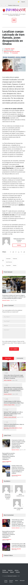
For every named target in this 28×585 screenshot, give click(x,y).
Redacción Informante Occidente (12, 51)
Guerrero (6, 394)
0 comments (15, 53)
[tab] (8, 359)
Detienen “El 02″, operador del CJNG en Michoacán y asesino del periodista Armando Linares (13, 414)
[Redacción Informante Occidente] (6, 241)
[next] (24, 291)
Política (13, 404)
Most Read (8, 358)
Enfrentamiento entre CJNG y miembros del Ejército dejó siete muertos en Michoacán (19, 545)
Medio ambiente (15, 427)
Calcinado (8, 258)
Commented (20, 358)
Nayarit (9, 404)
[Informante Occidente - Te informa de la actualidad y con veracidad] (14, 10)
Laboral (3, 461)
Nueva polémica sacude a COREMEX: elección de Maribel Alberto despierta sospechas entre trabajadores (8, 456)
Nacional (4, 300)
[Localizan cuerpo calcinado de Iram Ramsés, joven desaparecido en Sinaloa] (14, 63)
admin (20, 494)
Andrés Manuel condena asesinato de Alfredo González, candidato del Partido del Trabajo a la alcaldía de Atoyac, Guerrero (18, 522)
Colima (4, 570)
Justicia (9, 417)
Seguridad (7, 48)
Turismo (8, 300)
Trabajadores (8, 461)
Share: (4, 252)
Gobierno (6, 404)
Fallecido (15, 258)
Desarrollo (6, 427)
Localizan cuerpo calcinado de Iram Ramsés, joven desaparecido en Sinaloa (13, 37)
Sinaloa (12, 48)
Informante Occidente (12, 576)
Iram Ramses (9, 262)
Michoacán (14, 417)
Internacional (14, 475)
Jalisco (5, 380)
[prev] (4, 291)
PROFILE (19, 245)
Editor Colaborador (18, 508)
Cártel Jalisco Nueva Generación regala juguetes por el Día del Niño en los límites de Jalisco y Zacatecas (14, 377)
